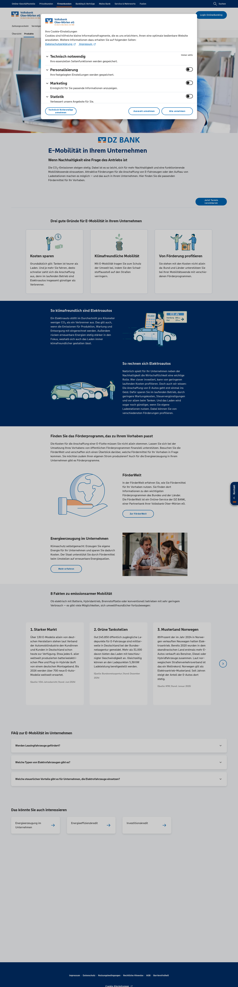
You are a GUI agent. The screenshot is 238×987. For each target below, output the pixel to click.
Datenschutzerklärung (59, 44)
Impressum (85, 44)
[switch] (189, 69)
